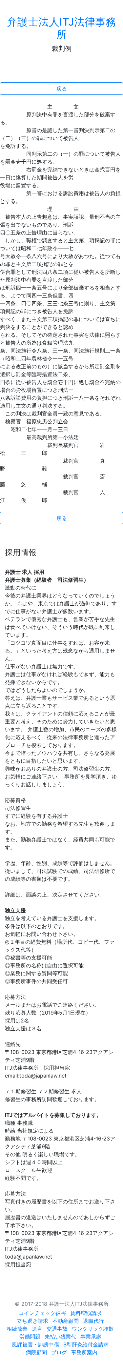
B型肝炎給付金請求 (86, 1344)
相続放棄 (17, 1328)
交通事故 (57, 1328)
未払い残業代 (60, 1336)
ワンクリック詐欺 (93, 1328)
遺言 (37, 1328)
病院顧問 (36, 1352)
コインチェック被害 (42, 1313)
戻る (61, 88)
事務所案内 (84, 1352)
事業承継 (90, 1336)
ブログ (59, 1352)
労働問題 (29, 1336)
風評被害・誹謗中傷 (35, 1344)
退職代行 (93, 1321)
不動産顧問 (65, 1321)
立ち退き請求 (32, 1321)
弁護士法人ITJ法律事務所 (61, 28)
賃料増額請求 (86, 1313)
